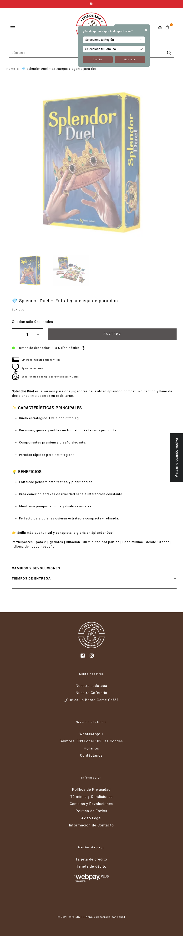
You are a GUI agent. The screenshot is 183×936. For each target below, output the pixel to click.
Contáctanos (91, 756)
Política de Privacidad (91, 790)
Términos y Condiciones (91, 797)
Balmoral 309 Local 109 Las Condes (91, 741)
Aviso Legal (91, 818)
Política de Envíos (91, 811)
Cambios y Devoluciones (91, 804)
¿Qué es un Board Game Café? (91, 700)
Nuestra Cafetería (91, 693)
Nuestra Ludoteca (91, 686)
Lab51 (121, 917)
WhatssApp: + (91, 734)
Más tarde (130, 59)
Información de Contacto (91, 825)
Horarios (91, 748)
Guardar (97, 59)
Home (10, 68)
